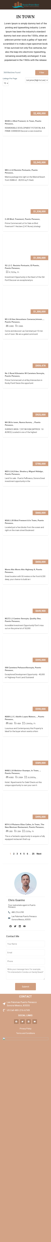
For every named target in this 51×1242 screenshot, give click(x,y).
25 (33, 853)
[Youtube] (24, 926)
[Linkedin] (19, 926)
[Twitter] (15, 926)
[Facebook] (10, 926)
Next (39, 853)
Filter (41, 72)
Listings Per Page (10, 79)
